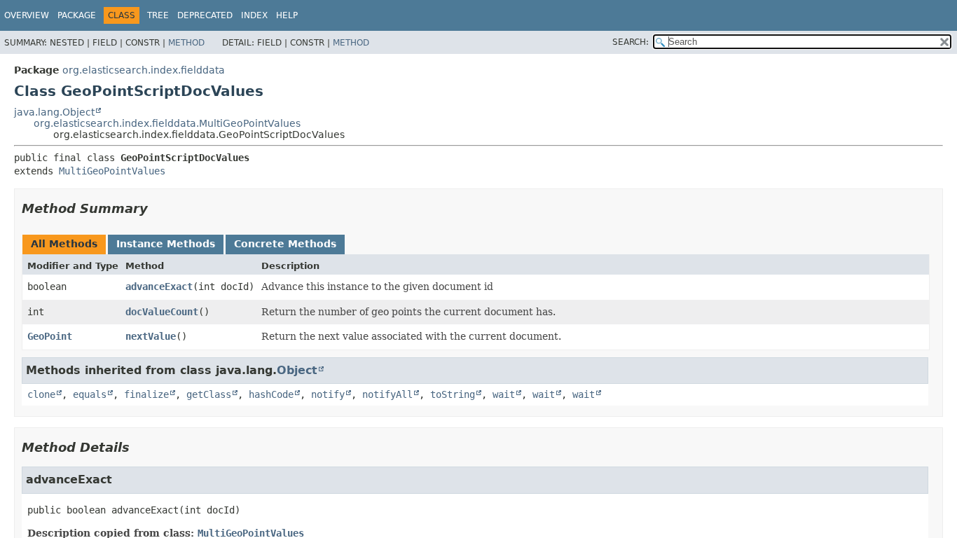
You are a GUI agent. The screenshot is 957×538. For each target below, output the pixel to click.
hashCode (271, 394)
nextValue (150, 336)
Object (297, 370)
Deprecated (205, 15)
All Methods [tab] (64, 243)
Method (186, 43)
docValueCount (161, 311)
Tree (158, 15)
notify (328, 394)
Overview (26, 15)
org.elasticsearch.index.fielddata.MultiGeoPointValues (167, 123)
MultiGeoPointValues (112, 171)
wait (504, 394)
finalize (146, 394)
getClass (208, 394)
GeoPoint (49, 336)
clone (41, 394)
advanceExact (159, 286)
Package (76, 15)
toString (452, 394)
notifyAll (387, 394)
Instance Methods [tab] (165, 243)
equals (89, 394)
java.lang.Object (54, 112)
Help (287, 15)
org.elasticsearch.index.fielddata (143, 70)
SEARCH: (630, 42)
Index (254, 15)
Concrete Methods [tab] (285, 243)
